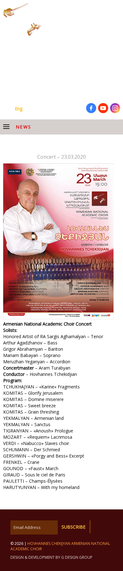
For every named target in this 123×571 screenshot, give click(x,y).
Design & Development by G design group (51, 557)
